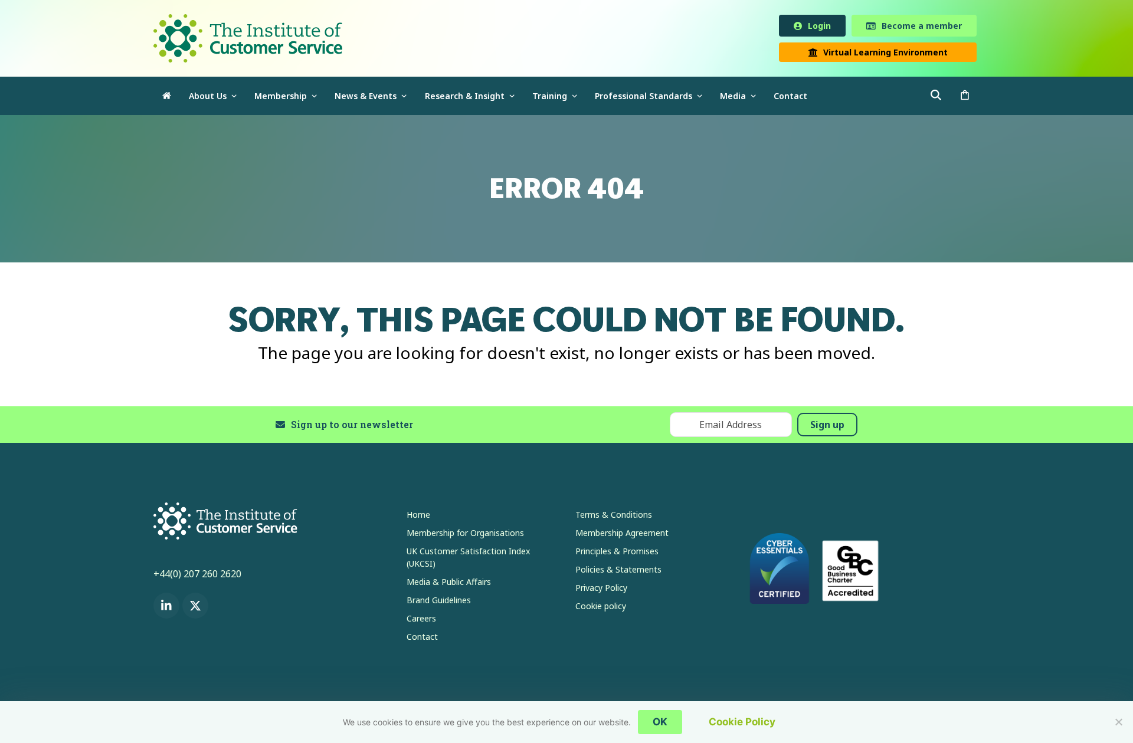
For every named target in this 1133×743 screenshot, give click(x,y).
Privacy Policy (601, 590)
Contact (422, 639)
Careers (421, 620)
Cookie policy (600, 608)
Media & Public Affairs (449, 584)
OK (660, 722)
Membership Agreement (622, 535)
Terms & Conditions (613, 516)
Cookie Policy (742, 722)
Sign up (827, 426)
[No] (1118, 722)
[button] (965, 98)
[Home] (166, 98)
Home (418, 516)
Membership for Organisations (465, 535)
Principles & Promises (617, 553)
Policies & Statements (618, 571)
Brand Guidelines (439, 602)
